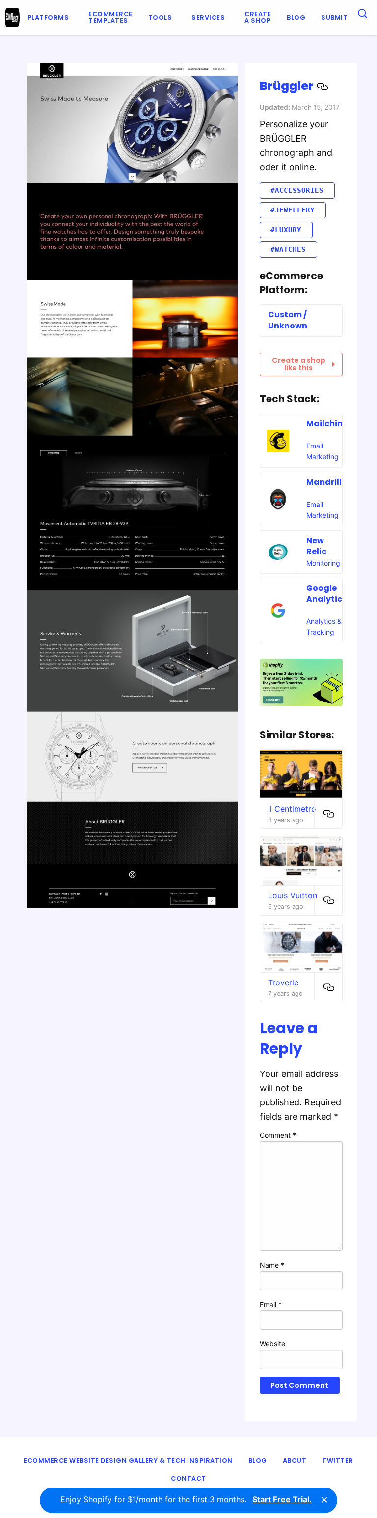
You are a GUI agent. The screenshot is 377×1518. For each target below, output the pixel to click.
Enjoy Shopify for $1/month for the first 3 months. (186, 1499)
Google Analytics (326, 593)
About (295, 1461)
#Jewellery (292, 210)
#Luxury (285, 230)
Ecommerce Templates (110, 17)
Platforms (48, 17)
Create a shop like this (298, 364)
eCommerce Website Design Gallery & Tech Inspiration (128, 1461)
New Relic (316, 546)
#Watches (288, 249)
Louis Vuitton (292, 895)
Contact (188, 1478)
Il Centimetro (292, 809)
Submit (334, 17)
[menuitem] (50, 18)
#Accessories (296, 190)
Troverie (283, 982)
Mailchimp (328, 423)
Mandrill (324, 482)
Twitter (337, 1461)
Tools (160, 17)
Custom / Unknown (287, 320)
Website (272, 1343)
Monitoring (323, 563)
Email (271, 1304)
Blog (296, 17)
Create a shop (257, 17)
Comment (278, 1135)
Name (272, 1265)
